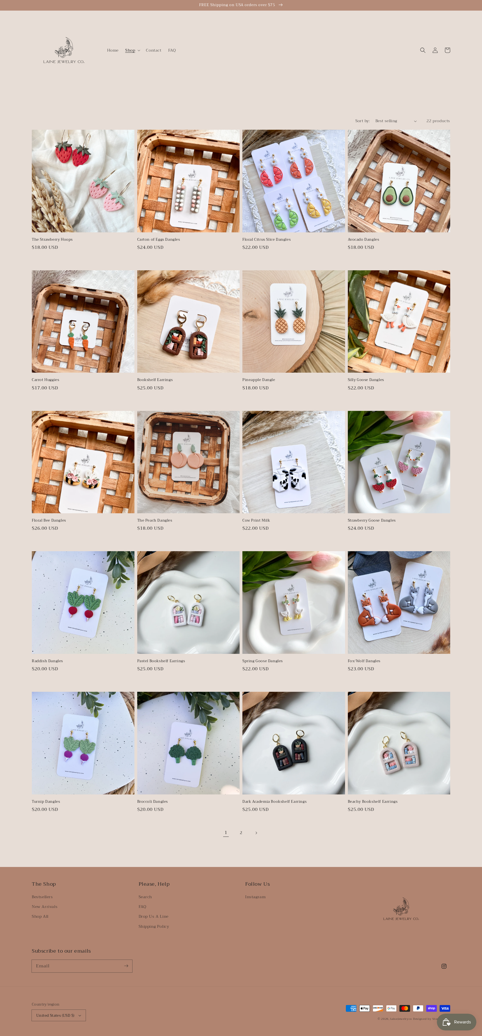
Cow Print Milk (256, 520)
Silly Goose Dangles (366, 379)
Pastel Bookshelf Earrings (161, 661)
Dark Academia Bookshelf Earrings (274, 801)
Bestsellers (42, 896)
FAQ (142, 906)
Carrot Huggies (45, 379)
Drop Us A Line (153, 916)
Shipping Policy (154, 926)
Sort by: (362, 120)
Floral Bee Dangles (49, 520)
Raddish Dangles (47, 661)
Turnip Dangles (46, 801)
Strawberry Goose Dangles (372, 520)
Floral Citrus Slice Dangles (266, 239)
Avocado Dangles (363, 239)
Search (145, 896)
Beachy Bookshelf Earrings (373, 801)
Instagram (255, 896)
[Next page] (256, 833)
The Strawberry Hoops (52, 239)
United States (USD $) (55, 1015)
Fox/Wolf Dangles (364, 661)
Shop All (40, 916)
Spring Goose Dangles (262, 661)
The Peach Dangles (154, 520)
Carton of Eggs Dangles (158, 239)
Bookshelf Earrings (155, 379)
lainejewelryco (401, 1018)
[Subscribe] (126, 966)
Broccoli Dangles (152, 801)
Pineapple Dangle (258, 379)
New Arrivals (44, 906)
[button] (132, 50)
